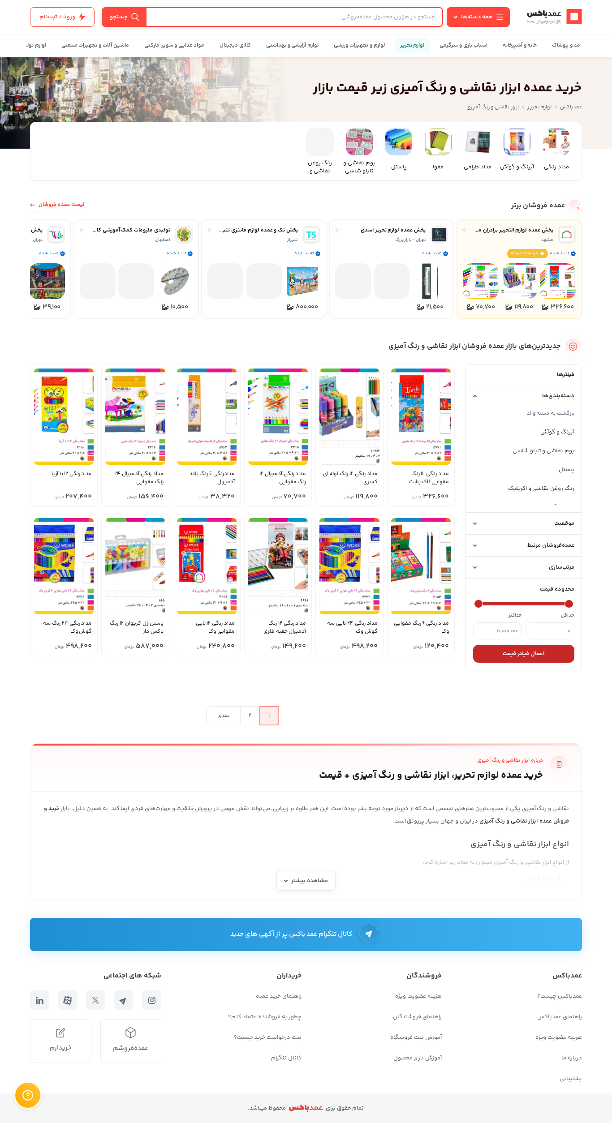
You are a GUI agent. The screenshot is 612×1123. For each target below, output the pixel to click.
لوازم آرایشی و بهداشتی (292, 45)
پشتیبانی (571, 1078)
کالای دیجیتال (235, 45)
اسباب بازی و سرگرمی (463, 45)
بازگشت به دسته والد (550, 413)
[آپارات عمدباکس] (68, 1000)
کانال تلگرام (286, 1058)
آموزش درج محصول (417, 1058)
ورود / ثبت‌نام (57, 17)
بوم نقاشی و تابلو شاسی (543, 450)
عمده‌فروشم (130, 1048)
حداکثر (515, 615)
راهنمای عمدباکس (559, 1016)
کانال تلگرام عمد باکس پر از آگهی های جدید (291, 934)
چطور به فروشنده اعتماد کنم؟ (265, 1016)
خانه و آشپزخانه (520, 45)
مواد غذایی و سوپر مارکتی (174, 45)
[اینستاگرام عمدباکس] (151, 1000)
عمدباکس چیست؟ (559, 996)
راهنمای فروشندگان (417, 1016)
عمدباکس (571, 107)
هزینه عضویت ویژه (558, 1037)
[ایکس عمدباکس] (95, 1000)
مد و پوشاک (566, 45)
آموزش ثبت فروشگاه (416, 1037)
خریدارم (61, 1048)
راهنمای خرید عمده (279, 996)
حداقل (567, 615)
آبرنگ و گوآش (557, 432)
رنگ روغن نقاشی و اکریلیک (541, 488)
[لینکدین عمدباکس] (39, 1000)
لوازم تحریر (412, 45)
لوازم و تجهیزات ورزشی (359, 45)
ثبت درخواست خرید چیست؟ (268, 1037)
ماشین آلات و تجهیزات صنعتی (95, 45)
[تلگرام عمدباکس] (124, 1000)
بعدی (223, 716)
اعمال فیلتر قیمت (524, 653)
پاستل (566, 469)
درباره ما (571, 1058)
